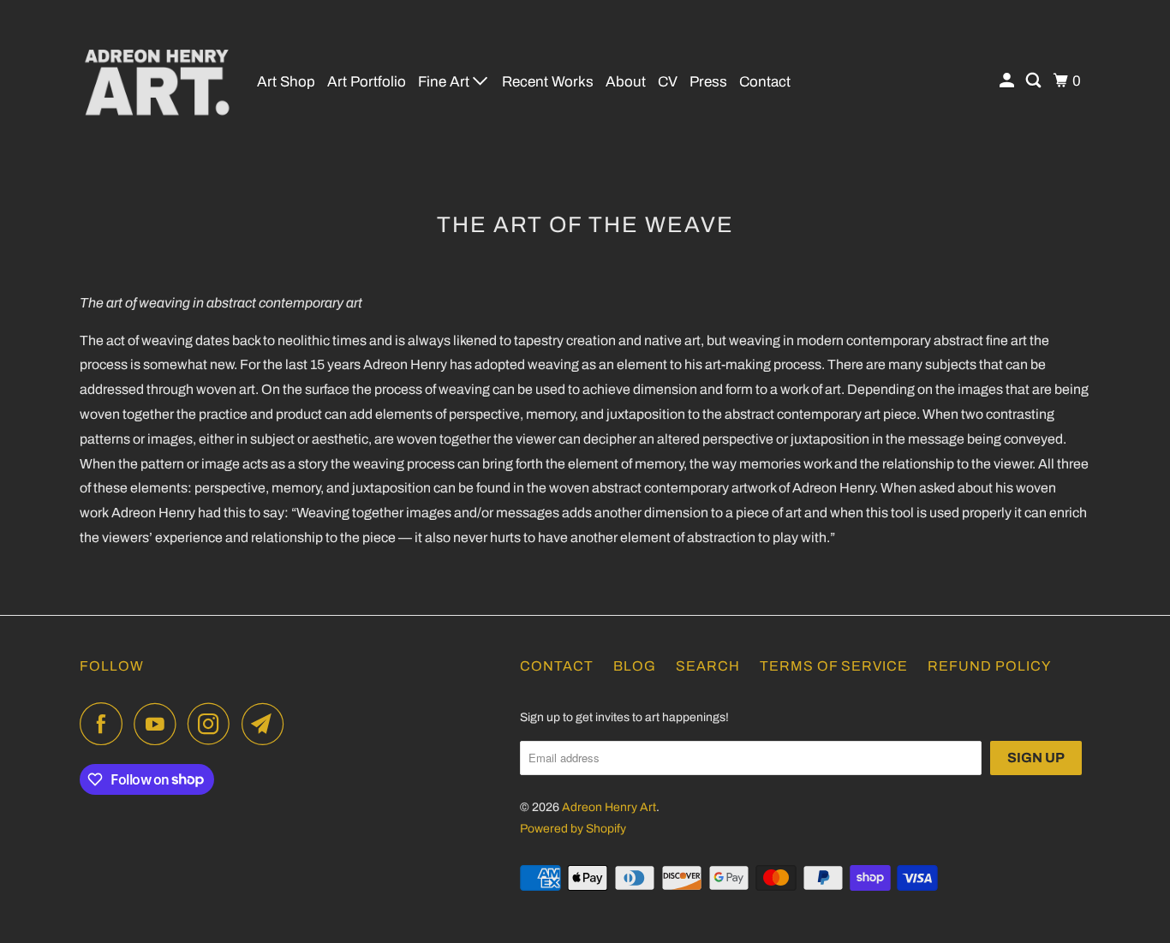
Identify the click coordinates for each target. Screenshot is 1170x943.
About (626, 82)
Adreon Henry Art (609, 807)
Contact (765, 82)
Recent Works (548, 82)
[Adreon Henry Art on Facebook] (105, 723)
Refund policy (989, 666)
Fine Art (445, 82)
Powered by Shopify (573, 828)
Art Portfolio (366, 82)
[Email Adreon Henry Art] (267, 723)
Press (708, 82)
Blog (634, 666)
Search (708, 666)
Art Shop (286, 82)
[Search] (1035, 81)
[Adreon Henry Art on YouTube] (159, 723)
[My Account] (1008, 81)
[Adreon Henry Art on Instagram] (213, 723)
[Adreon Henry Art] (157, 81)
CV (668, 82)
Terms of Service (834, 666)
